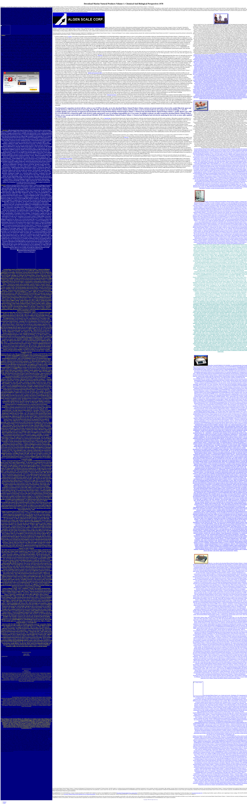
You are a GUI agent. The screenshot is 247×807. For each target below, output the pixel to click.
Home (4, 803)
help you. (126, 137)
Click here (100, 55)
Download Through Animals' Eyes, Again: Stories (127, 793)
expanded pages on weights (65, 158)
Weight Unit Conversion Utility (95, 73)
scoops (70, 36)
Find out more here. (111, 95)
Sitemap (4, 801)
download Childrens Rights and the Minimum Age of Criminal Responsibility (79, 794)
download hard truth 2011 (197, 793)
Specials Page (107, 118)
